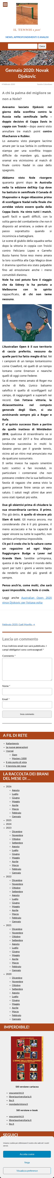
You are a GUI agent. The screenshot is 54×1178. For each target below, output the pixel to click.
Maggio (16, 801)
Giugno (16, 798)
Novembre (17, 835)
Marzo (15, 809)
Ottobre (16, 839)
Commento (9, 656)
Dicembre (17, 831)
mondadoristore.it (18, 1104)
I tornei (10, 751)
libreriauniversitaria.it (20, 1096)
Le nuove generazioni (17, 747)
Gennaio (16, 816)
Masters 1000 (19, 758)
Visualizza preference (27, 1170)
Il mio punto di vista (16, 762)
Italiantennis (12, 743)
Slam (14, 755)
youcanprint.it (16, 1093)
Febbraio (16, 813)
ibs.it (11, 1100)
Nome (6, 686)
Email (6, 699)
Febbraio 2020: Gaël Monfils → (18, 624)
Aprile (15, 805)
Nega (27, 1162)
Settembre (17, 843)
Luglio (15, 794)
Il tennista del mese (16, 766)
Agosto (16, 790)
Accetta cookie (27, 1154)
